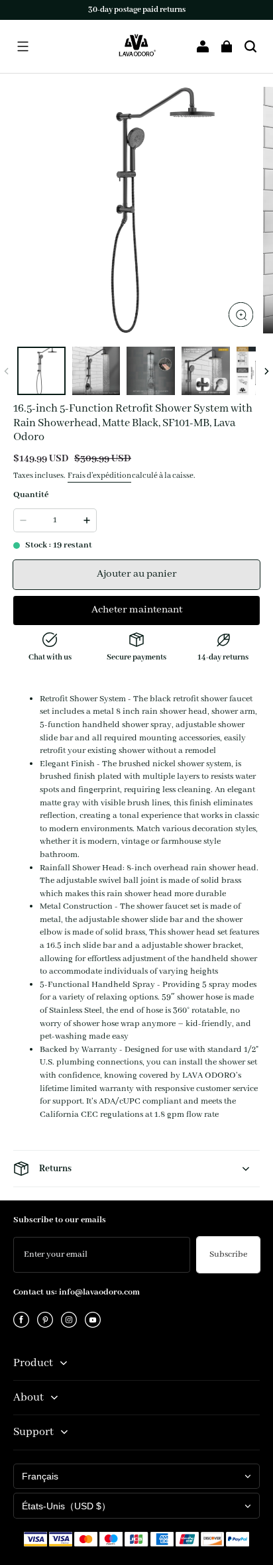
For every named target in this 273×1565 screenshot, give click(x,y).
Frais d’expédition (99, 476)
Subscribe (228, 1254)
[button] (22, 46)
